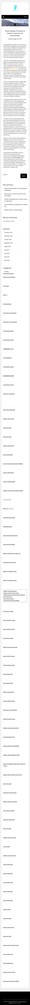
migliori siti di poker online (10, 571)
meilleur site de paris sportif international (14, 595)
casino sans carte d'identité (10, 710)
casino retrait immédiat (9, 544)
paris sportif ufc (8, 596)
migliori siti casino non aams (10, 647)
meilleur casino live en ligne (10, 801)
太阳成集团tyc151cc (8, 349)
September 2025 (8, 243)
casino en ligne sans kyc (9, 701)
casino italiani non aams (9, 620)
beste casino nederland (9, 409)
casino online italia (8, 674)
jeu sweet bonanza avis (9, 737)
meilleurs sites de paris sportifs (11, 728)
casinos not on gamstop (9, 277)
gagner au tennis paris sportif (11, 593)
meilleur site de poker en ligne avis (11, 553)
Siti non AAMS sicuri (8, 963)
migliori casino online (8, 418)
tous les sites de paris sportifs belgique (13, 463)
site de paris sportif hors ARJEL (11, 981)
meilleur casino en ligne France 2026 (12, 774)
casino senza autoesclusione (10, 535)
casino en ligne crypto (8, 927)
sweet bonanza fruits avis (9, 562)
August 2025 (7, 246)
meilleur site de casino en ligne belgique (13, 490)
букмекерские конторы (9, 517)
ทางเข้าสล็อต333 (7, 357)
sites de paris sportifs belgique (11, 600)
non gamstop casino (8, 375)
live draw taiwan (7, 304)
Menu (25, 17)
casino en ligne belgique (9, 481)
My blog (6, 271)
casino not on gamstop (9, 393)
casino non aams (7, 427)
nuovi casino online (8, 683)
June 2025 (7, 253)
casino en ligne (7, 909)
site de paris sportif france (10, 792)
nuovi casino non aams (8, 810)
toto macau (6, 286)
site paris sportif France (9, 972)
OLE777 (5, 295)
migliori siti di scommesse (10, 591)
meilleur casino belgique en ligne (11, 755)
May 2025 (7, 257)
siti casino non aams (8, 611)
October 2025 (8, 239)
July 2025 (6, 250)
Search (5, 174)
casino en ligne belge (8, 472)
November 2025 (8, 236)
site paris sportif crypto (9, 719)
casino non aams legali (8, 819)
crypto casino (6, 846)
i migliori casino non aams (9, 837)
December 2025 (8, 232)
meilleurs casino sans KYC (9, 855)
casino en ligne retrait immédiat (11, 746)
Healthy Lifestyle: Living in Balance (13, 210)
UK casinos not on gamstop (10, 322)
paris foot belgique (8, 454)
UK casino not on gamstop (9, 313)
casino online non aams (9, 629)
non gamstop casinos (8, 273)
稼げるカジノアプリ (8, 508)
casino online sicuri (8, 954)
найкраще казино (7, 526)
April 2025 (7, 260)
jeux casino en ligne (9, 598)
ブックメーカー (7, 499)
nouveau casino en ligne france (11, 945)
